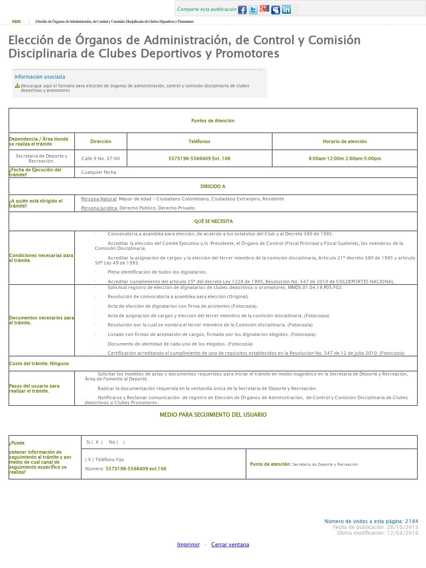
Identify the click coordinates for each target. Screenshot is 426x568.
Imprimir (188, 544)
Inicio (16, 21)
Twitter (253, 10)
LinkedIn (287, 10)
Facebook (242, 10)
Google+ (264, 10)
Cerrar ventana (230, 544)
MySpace (275, 10)
